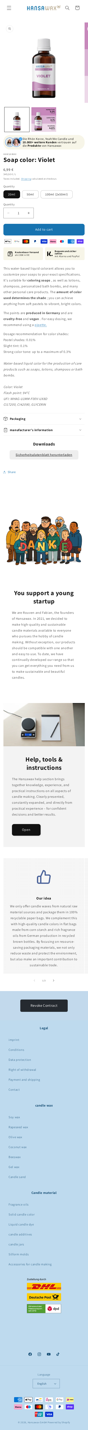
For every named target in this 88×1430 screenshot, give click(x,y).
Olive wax (15, 1137)
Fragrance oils (19, 1204)
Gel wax (14, 1167)
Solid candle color (22, 1214)
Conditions (16, 1050)
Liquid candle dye (21, 1224)
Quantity (9, 204)
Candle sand (17, 1177)
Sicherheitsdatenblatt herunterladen (44, 455)
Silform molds (19, 1254)
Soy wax (14, 1117)
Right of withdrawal (22, 1070)
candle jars (16, 1244)
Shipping (26, 178)
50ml (30, 194)
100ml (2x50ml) (56, 194)
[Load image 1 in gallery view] (16, 119)
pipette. (41, 325)
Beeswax (15, 1157)
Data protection (20, 1060)
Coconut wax (18, 1147)
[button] (9, 8)
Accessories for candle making (30, 1264)
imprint (14, 1040)
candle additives (20, 1234)
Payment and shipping (24, 1080)
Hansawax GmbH (37, 1422)
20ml (11, 194)
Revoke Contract (44, 1005)
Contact (14, 1089)
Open (26, 829)
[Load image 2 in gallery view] (43, 119)
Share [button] (12, 472)
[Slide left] (34, 980)
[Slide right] (53, 980)
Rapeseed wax (18, 1127)
